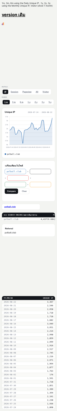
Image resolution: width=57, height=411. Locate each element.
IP (5, 92)
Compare (11, 191)
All (37, 92)
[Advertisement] (28, 55)
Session (14, 92)
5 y (50, 102)
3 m (14, 102)
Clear (24, 191)
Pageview (26, 92)
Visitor (46, 92)
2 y (36, 102)
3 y (43, 102)
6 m (21, 102)
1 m (6, 102)
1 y (29, 102)
